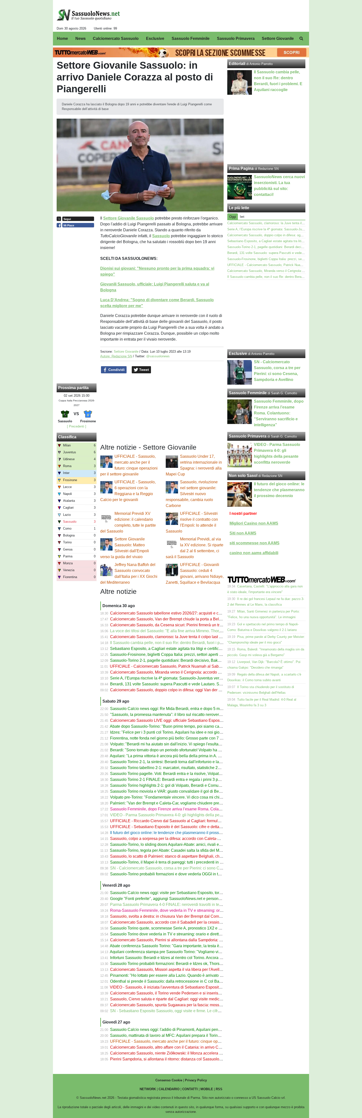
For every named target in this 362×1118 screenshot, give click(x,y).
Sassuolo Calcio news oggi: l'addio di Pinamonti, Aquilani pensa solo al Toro (177, 1029)
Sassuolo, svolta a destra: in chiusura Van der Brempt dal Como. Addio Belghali (179, 916)
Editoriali (237, 64)
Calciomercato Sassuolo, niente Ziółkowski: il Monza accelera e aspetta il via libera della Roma (193, 1053)
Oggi (232, 217)
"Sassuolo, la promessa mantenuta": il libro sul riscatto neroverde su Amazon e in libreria (187, 714)
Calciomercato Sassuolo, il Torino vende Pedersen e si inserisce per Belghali (177, 993)
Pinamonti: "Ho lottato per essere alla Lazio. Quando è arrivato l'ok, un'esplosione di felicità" (190, 975)
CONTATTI (190, 1089)
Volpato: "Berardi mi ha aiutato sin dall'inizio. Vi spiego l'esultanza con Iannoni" (179, 744)
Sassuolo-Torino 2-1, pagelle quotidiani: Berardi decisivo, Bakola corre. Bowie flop (181, 660)
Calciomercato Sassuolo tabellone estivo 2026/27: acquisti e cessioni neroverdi (179, 613)
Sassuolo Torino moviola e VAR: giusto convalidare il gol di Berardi (168, 791)
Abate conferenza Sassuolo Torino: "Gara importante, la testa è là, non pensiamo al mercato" (190, 946)
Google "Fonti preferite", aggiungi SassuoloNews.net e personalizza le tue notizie (181, 899)
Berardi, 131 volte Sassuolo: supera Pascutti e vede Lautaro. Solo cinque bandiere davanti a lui (193, 684)
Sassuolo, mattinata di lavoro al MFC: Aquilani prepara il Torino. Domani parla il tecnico (186, 1035)
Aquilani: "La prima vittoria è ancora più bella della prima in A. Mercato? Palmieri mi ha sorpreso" (194, 756)
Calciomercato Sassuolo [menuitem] (116, 38)
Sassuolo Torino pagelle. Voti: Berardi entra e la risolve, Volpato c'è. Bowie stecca (181, 774)
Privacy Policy (196, 1080)
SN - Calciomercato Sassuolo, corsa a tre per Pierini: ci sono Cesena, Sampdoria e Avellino (190, 868)
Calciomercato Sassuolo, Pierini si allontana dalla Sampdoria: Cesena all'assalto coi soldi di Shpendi (198, 940)
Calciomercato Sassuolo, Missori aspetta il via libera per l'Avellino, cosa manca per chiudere (190, 969)
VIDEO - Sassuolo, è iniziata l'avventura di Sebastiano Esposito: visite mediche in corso (186, 987)
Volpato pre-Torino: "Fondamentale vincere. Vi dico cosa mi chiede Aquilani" (176, 797)
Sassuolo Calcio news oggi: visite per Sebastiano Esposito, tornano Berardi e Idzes (182, 893)
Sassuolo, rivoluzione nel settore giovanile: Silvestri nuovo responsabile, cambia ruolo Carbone (192, 494)
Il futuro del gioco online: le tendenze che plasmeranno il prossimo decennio (176, 833)
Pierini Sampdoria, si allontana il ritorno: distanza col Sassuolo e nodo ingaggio (179, 1059)
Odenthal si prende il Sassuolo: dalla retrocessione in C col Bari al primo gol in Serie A (185, 981)
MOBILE (206, 1089)
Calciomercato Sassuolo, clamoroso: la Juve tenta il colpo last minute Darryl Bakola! (183, 637)
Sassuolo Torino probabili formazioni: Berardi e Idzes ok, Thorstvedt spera (174, 963)
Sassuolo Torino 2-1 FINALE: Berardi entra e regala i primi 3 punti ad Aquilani (177, 779)
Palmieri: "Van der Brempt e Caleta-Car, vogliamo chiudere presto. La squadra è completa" (189, 803)
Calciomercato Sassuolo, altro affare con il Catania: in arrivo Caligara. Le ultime (179, 1047)
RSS (219, 1089)
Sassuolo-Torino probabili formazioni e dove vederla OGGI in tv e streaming (175, 874)
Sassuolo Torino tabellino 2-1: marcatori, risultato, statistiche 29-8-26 (169, 768)
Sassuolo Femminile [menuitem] (191, 38)
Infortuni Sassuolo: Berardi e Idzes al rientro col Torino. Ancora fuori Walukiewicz (180, 958)
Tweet (143, 370)
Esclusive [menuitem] (155, 38)
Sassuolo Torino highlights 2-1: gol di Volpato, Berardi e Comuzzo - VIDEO (175, 785)
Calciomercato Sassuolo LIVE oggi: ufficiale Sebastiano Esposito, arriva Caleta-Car (183, 720)
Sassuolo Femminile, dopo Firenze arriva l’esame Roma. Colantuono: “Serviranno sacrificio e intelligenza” (202, 809)
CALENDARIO (169, 1089)
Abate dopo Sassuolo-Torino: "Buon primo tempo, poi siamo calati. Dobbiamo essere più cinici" (192, 726)
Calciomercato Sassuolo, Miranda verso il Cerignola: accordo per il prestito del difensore (187, 672)
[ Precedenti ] (76, 426)
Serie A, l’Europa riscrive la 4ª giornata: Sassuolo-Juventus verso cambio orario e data (185, 678)
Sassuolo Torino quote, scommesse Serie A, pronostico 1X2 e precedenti (173, 928)
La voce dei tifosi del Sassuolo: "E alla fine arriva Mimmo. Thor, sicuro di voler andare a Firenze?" (195, 631)
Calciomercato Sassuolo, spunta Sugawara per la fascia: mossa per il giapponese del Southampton (196, 1005)
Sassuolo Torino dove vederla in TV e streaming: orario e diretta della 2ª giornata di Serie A (189, 934)
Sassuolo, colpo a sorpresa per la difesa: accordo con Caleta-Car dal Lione (175, 838)
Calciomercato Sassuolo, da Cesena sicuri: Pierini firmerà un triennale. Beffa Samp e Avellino (191, 625)
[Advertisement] (266, 314)
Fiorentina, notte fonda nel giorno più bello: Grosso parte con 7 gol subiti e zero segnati (185, 738)
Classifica (67, 437)
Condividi (116, 370)
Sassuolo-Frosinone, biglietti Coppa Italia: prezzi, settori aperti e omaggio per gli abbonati (188, 654)
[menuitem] (301, 39)
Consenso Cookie (168, 1080)
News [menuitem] (80, 38)
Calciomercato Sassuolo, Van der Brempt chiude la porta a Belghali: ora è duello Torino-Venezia (194, 619)
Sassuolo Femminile (248, 393)
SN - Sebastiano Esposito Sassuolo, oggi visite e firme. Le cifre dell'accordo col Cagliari (186, 1011)
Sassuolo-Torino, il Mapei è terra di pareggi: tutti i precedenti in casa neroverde (178, 862)
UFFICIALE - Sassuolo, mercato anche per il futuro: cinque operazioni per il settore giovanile (190, 1041)
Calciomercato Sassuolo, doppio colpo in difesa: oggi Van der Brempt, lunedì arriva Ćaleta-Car (192, 690)
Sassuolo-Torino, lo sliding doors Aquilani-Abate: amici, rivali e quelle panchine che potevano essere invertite (205, 844)
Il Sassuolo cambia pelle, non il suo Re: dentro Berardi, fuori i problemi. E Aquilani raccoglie (190, 643)
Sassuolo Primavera (247, 436)
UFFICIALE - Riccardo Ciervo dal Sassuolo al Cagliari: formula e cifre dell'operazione (184, 821)
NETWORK (148, 1089)
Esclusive (238, 353)
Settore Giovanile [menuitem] (278, 38)
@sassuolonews (158, 356)
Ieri (242, 217)
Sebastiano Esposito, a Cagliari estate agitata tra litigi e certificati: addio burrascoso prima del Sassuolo (200, 648)
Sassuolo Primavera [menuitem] (236, 38)
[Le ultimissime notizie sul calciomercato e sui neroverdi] (88, 15)
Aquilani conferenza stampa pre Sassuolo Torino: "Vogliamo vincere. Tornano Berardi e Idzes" (191, 952)
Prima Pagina (241, 168)
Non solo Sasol (243, 475)
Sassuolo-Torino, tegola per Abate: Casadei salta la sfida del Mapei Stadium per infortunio (188, 850)
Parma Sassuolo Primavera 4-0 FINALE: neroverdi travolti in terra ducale (173, 904)
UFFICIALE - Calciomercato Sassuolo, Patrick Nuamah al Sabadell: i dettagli (177, 666)
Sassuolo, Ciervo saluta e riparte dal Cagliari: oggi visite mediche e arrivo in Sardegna (185, 999)
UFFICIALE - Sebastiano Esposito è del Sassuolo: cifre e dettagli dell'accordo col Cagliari (188, 827)
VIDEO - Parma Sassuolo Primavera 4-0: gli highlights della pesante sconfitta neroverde (186, 815)
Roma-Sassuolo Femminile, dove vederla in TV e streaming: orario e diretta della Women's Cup (193, 910)
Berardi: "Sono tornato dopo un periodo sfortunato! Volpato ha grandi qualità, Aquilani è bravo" (192, 750)
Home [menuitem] (62, 38)
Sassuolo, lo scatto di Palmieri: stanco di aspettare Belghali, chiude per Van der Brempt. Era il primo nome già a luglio (212, 856)
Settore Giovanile (126, 351)
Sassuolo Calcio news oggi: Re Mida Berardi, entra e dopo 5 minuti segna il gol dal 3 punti (188, 709)
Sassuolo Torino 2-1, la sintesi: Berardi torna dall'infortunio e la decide (171, 762)
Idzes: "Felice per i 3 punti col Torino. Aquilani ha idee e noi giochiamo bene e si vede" (185, 732)
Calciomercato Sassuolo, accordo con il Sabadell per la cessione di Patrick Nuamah (183, 922)
